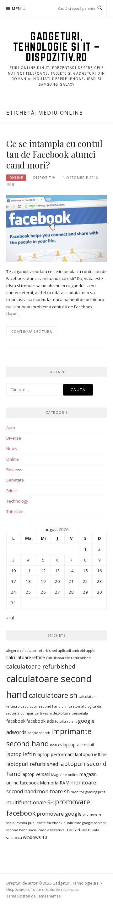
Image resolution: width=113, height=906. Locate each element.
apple (90, 650)
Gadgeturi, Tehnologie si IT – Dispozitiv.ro (56, 46)
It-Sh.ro (56, 745)
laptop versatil (36, 774)
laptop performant (55, 754)
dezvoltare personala (70, 713)
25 (28, 592)
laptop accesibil (78, 745)
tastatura (57, 830)
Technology (17, 501)
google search (39, 733)
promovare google (59, 813)
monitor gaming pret (88, 792)
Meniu (19, 8)
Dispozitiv (44, 177)
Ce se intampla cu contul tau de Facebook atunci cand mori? (54, 154)
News (11, 448)
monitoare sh (53, 791)
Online (16, 177)
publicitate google (78, 823)
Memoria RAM (54, 783)
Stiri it (11, 490)
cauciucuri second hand (41, 706)
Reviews (14, 469)
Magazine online (64, 774)
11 (28, 570)
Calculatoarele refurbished (68, 658)
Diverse (13, 438)
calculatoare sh (53, 695)
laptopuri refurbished (32, 764)
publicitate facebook (45, 823)
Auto (10, 427)
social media (39, 830)
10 (13, 570)
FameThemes (49, 896)
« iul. (10, 618)
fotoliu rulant (66, 721)
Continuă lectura (31, 331)
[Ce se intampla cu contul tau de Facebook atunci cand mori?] (56, 228)
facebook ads (40, 721)
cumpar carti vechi (36, 713)
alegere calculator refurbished (31, 650)
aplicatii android (71, 650)
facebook (15, 721)
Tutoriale (14, 511)
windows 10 (35, 837)
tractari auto (78, 830)
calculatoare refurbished (40, 666)
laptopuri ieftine (91, 754)
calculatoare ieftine (25, 657)
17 (13, 581)
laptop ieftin (21, 754)
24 (13, 592)
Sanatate (15, 480)
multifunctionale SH (30, 802)
